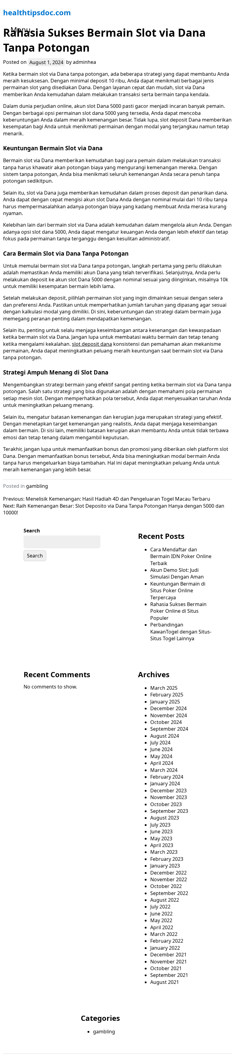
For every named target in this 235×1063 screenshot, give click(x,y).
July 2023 (160, 824)
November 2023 (168, 797)
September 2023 (169, 811)
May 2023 (161, 838)
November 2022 (168, 879)
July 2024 (160, 742)
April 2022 (161, 927)
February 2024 (166, 776)
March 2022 (163, 934)
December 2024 (168, 708)
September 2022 (169, 893)
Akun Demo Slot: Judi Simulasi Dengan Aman (177, 573)
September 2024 (169, 728)
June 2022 (161, 913)
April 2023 (161, 845)
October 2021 (166, 968)
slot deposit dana (92, 344)
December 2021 (168, 954)
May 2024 (161, 756)
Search (32, 530)
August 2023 (164, 817)
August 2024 (164, 735)
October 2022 (166, 886)
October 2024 (166, 722)
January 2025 (165, 701)
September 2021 (169, 975)
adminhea (84, 62)
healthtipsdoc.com (37, 12)
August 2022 (164, 900)
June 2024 (161, 749)
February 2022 (166, 940)
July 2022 (160, 906)
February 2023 (166, 859)
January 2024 (165, 783)
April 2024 (161, 763)
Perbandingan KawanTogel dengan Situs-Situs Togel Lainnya (180, 631)
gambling (37, 486)
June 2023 (161, 831)
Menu (20, 29)
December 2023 (168, 790)
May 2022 (161, 920)
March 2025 (163, 688)
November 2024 (168, 715)
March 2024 (163, 770)
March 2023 (163, 852)
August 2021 (164, 982)
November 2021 (168, 961)
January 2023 (165, 865)
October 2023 (166, 804)
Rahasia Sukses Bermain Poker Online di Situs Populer (178, 611)
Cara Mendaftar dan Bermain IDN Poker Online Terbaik (180, 556)
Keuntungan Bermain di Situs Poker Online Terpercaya (177, 590)
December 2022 (168, 872)
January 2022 (165, 947)
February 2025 (166, 694)
